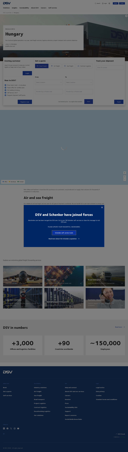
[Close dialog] (102, 207)
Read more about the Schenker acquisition (63, 239)
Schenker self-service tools (64, 233)
